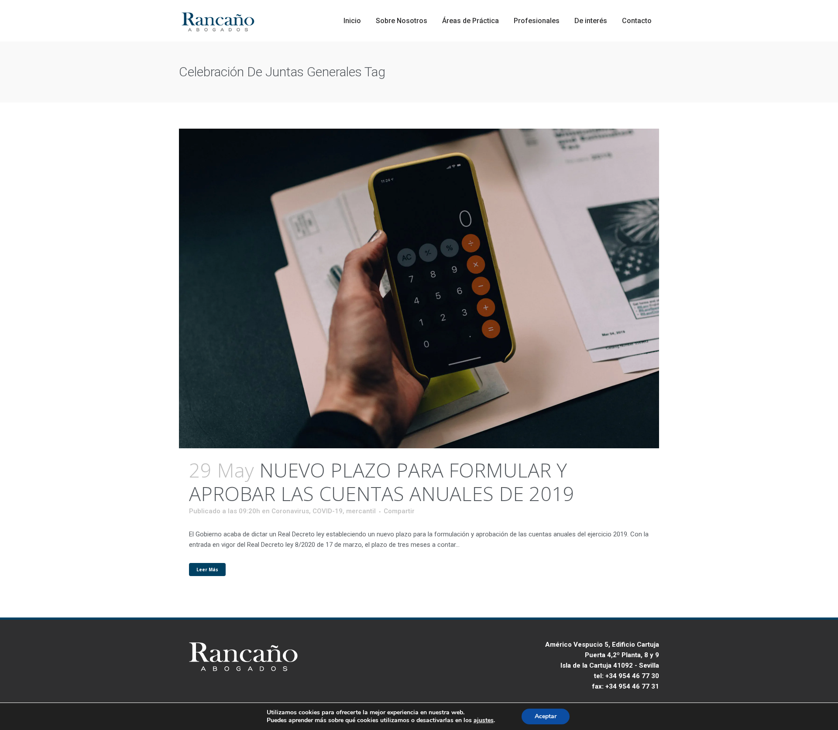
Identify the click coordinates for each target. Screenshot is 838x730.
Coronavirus (290, 511)
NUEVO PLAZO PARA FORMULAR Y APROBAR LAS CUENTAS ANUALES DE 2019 (381, 482)
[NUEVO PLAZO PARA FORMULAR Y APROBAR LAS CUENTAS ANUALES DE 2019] (419, 288)
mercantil (361, 511)
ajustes (484, 720)
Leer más (207, 569)
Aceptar (545, 716)
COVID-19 (328, 511)
